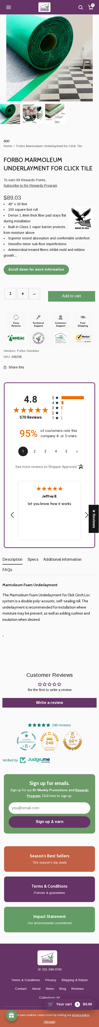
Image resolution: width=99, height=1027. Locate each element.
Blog (62, 988)
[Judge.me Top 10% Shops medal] (49, 741)
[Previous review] (12, 515)
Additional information (62, 559)
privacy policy (80, 1015)
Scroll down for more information (36, 269)
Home (8, 146)
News (50, 988)
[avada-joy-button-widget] (11, 1015)
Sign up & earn (49, 822)
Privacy (50, 980)
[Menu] (8, 7)
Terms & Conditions (25, 980)
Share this (16, 367)
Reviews (77, 988)
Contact (21, 988)
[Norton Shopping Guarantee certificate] (82, 338)
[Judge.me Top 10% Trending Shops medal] (72, 741)
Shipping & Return (75, 980)
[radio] (69, 397)
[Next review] (86, 515)
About (36, 988)
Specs (33, 559)
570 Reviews (31, 417)
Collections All (49, 997)
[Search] (80, 7)
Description (12, 559)
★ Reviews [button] (94, 519)
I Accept (49, 1022)
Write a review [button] (49, 703)
